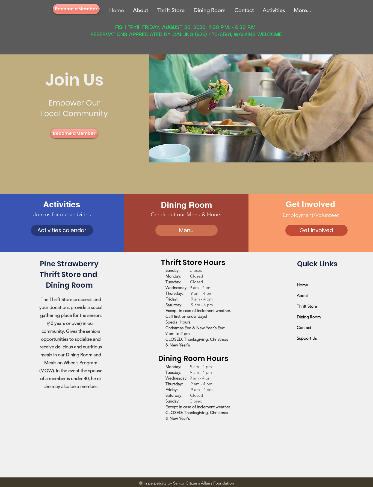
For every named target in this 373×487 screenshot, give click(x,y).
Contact (304, 327)
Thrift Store (307, 306)
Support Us (307, 338)
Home (302, 284)
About (302, 295)
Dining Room (309, 316)
